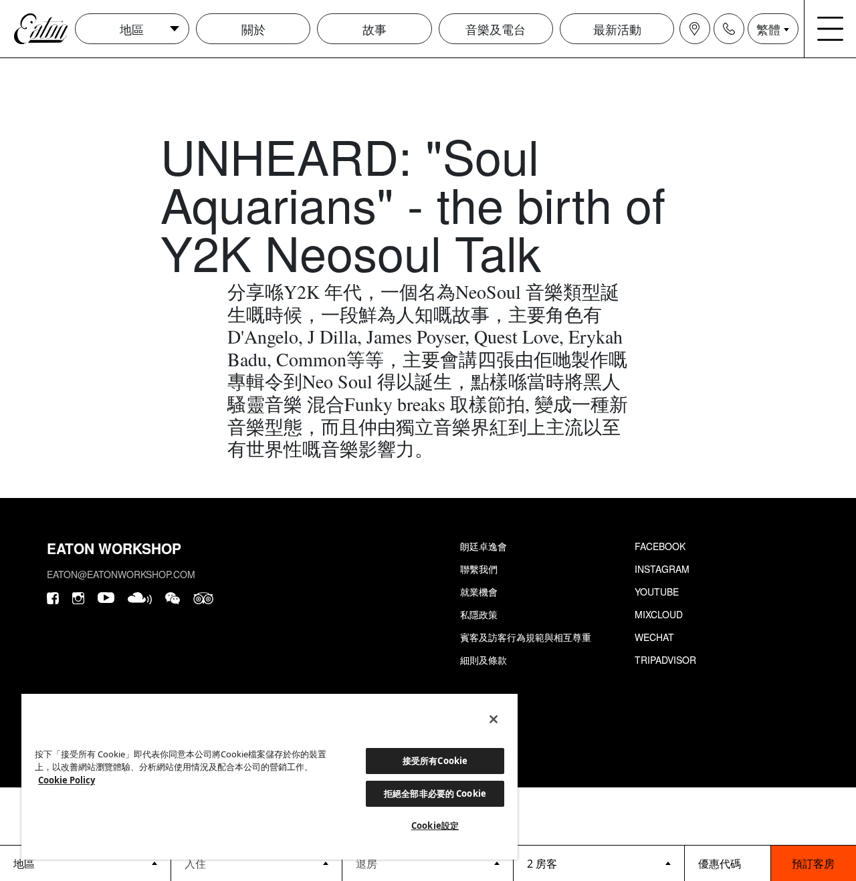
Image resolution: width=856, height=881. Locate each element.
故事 (374, 28)
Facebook (660, 546)
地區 (132, 28)
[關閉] (493, 719)
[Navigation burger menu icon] (830, 29)
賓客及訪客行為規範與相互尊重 (525, 637)
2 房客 (542, 863)
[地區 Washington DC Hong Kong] (85, 863)
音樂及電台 (495, 28)
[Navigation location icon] (694, 28)
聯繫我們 (479, 569)
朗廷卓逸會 (483, 546)
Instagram (662, 569)
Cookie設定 (435, 826)
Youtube (657, 591)
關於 (253, 28)
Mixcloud (659, 614)
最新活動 (617, 28)
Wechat (654, 637)
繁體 (768, 28)
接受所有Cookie (435, 761)
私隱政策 (479, 614)
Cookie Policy (66, 780)
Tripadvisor (665, 659)
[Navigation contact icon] (729, 28)
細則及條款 (483, 659)
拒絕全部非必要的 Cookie (435, 793)
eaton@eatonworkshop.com (121, 574)
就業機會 (479, 591)
